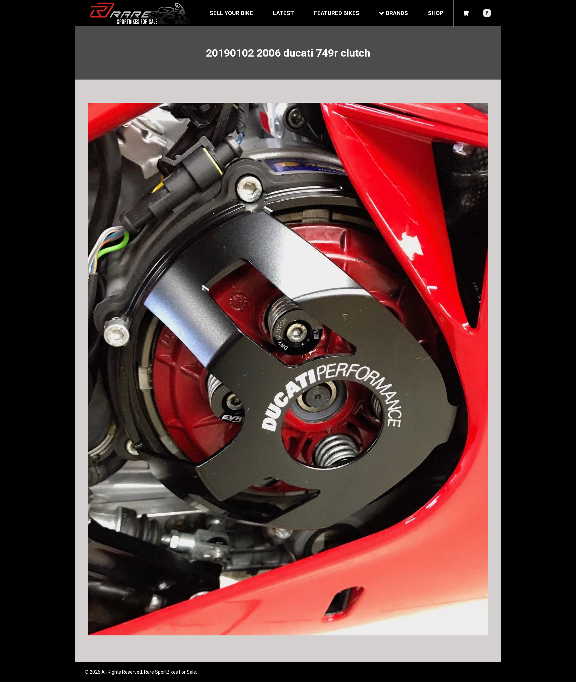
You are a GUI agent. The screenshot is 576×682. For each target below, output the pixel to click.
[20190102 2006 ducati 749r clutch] (288, 369)
